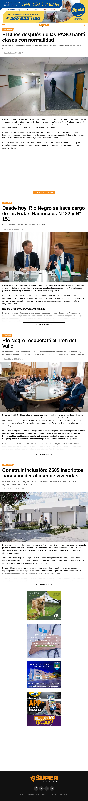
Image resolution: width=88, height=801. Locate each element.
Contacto (63, 795)
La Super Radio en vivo (36, 795)
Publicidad (52, 795)
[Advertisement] (44, 172)
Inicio (22, 795)
